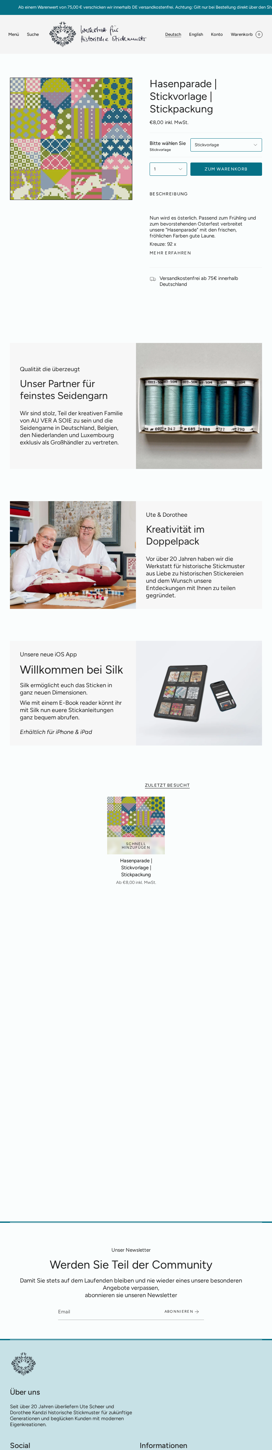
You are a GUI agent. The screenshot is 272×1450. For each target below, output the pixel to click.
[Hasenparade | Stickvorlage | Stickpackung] (136, 825)
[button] (33, 34)
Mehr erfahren (170, 252)
